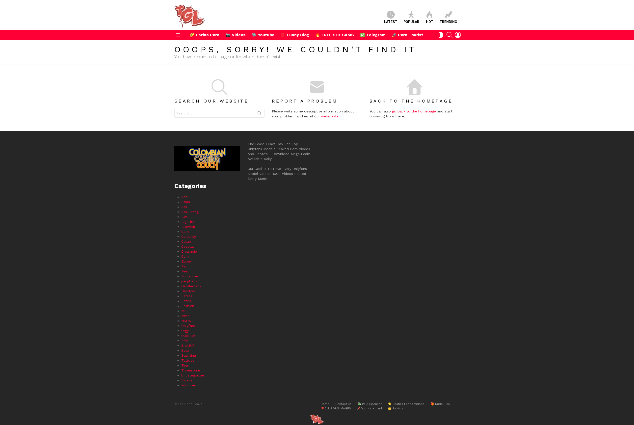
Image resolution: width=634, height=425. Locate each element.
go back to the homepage (414, 111)
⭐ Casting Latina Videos (406, 404)
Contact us (343, 404)
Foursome (189, 276)
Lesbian (187, 306)
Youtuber (188, 385)
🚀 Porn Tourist (407, 34)
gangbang (189, 281)
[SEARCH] (449, 35)
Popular (411, 22)
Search (259, 114)
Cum (185, 256)
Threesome (190, 370)
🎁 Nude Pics (440, 404)
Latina (186, 301)
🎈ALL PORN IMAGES (336, 408)
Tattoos (187, 360)
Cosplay (187, 246)
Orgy (185, 331)
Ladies (186, 296)
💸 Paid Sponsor (369, 404)
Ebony (186, 261)
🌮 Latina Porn (204, 34)
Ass (184, 207)
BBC (184, 217)
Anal (184, 197)
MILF (185, 311)
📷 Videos (235, 34)
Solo (185, 350)
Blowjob (188, 227)
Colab (186, 241)
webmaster (330, 116)
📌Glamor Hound (369, 408)
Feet (185, 271)
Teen (185, 365)
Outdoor (188, 336)
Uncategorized (193, 375)
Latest (390, 22)
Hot (429, 22)
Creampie (189, 251)
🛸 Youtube (263, 34)
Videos (186, 380)
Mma (185, 316)
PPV (184, 341)
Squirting (188, 355)
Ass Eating (190, 212)
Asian (185, 202)
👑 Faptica (395, 408)
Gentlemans (191, 286)
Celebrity (188, 237)
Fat (184, 266)
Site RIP (187, 345)
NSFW (186, 321)
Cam (185, 232)
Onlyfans (188, 326)
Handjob (188, 291)
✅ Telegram (373, 34)
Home (325, 404)
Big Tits (187, 222)
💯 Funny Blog (295, 34)
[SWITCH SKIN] (441, 35)
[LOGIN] (458, 35)
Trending (448, 22)
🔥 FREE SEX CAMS (334, 34)
